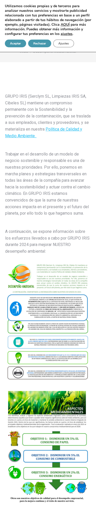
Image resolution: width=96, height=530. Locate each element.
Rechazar (39, 43)
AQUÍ (65, 24)
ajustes (66, 34)
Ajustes (63, 43)
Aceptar (15, 43)
